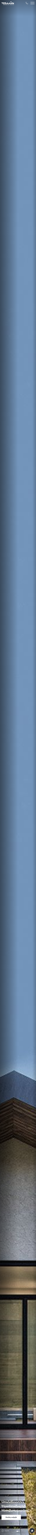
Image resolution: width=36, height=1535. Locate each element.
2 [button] (18, 1531)
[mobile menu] (32, 3)
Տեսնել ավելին (11, 1517)
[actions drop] (32, 1530)
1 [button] (17, 1531)
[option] (18, 767)
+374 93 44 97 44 (27, 3)
